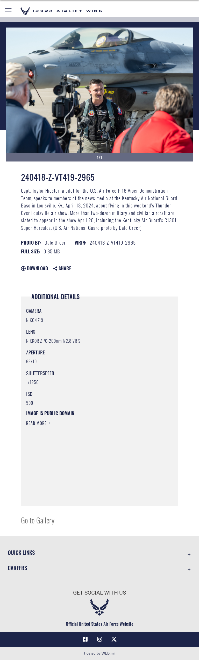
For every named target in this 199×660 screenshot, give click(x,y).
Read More (37, 423)
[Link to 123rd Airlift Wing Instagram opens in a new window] (99, 639)
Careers (17, 568)
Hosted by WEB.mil (99, 653)
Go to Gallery (37, 520)
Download (37, 268)
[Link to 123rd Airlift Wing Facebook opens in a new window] (85, 639)
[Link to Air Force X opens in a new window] (114, 639)
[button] (8, 11)
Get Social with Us (99, 593)
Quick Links (21, 552)
